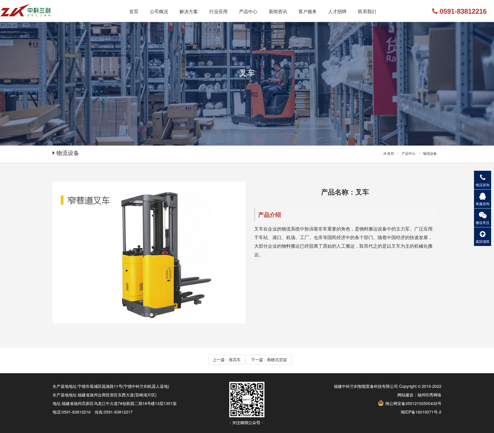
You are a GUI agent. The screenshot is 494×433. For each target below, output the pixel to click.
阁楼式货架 (277, 359)
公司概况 (159, 11)
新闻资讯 (278, 11)
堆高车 (235, 359)
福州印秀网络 (429, 395)
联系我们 (367, 11)
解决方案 (189, 11)
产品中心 (248, 11)
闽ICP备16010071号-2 (421, 412)
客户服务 (307, 11)
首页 (133, 11)
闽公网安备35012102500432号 (412, 403)
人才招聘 (337, 11)
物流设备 (430, 153)
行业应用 (218, 11)
